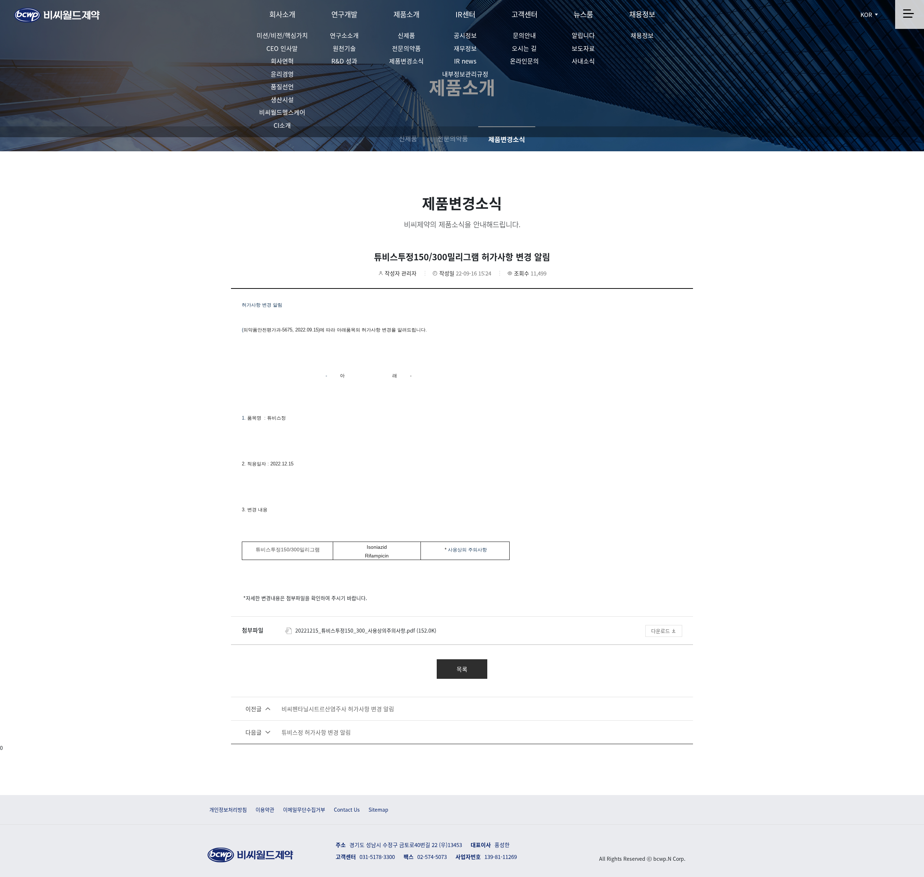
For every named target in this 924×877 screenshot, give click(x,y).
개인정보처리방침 (228, 809)
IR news (465, 60)
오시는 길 (524, 48)
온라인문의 (524, 60)
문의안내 (524, 35)
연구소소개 (344, 35)
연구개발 (344, 14)
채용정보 (642, 14)
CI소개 (282, 125)
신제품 (406, 35)
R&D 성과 (344, 60)
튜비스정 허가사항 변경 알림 (298, 732)
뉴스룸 (583, 14)
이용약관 (265, 809)
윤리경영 (282, 73)
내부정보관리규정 (465, 73)
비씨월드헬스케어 (282, 112)
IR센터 (465, 14)
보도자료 (583, 48)
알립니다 (583, 35)
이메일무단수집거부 (304, 809)
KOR (866, 14)
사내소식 (583, 60)
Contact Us (347, 809)
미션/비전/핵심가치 (282, 35)
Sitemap (378, 809)
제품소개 (406, 14)
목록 (462, 669)
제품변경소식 (406, 60)
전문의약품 (406, 48)
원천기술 (344, 48)
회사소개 (282, 14)
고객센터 (524, 14)
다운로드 (661, 630)
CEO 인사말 (282, 48)
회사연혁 (282, 60)
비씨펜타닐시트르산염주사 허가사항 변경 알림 (319, 708)
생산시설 (282, 99)
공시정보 (465, 35)
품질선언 (282, 86)
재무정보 (465, 48)
